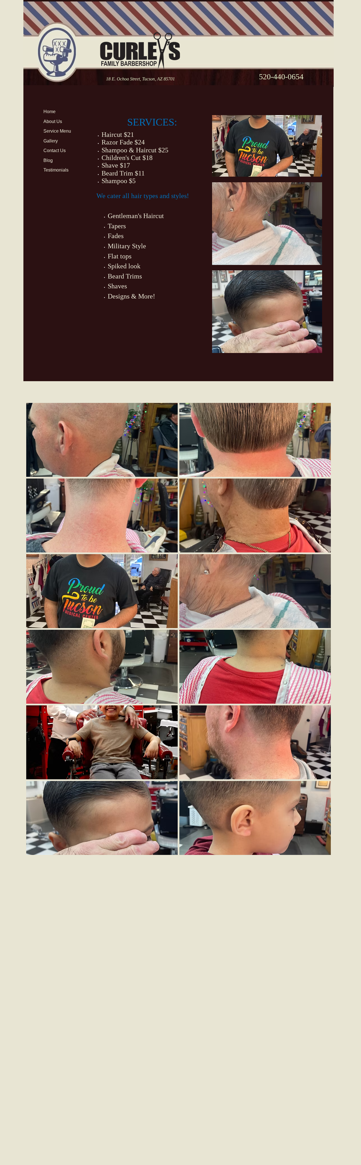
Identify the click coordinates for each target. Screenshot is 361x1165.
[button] (102, 440)
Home (49, 111)
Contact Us (54, 150)
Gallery (50, 141)
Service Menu (57, 131)
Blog (48, 160)
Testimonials (56, 170)
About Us (52, 121)
